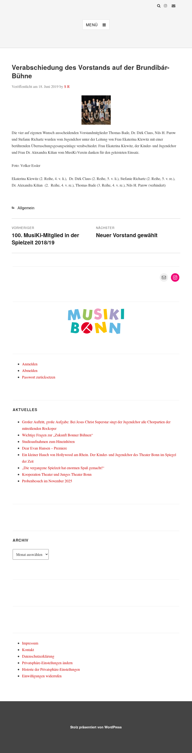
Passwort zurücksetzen (38, 377)
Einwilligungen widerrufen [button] (42, 675)
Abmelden (29, 370)
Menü (92, 24)
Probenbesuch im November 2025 (47, 480)
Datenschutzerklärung (38, 656)
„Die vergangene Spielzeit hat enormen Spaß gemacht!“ (63, 467)
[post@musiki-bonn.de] (173, 5)
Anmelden (29, 363)
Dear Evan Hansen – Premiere (44, 448)
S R (67, 86)
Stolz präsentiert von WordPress (96, 727)
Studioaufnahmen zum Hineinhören (48, 441)
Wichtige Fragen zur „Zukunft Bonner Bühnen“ (57, 434)
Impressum (30, 643)
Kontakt (28, 649)
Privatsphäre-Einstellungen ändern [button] (47, 662)
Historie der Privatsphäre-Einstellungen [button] (51, 669)
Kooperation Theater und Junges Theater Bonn (57, 474)
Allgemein (26, 208)
